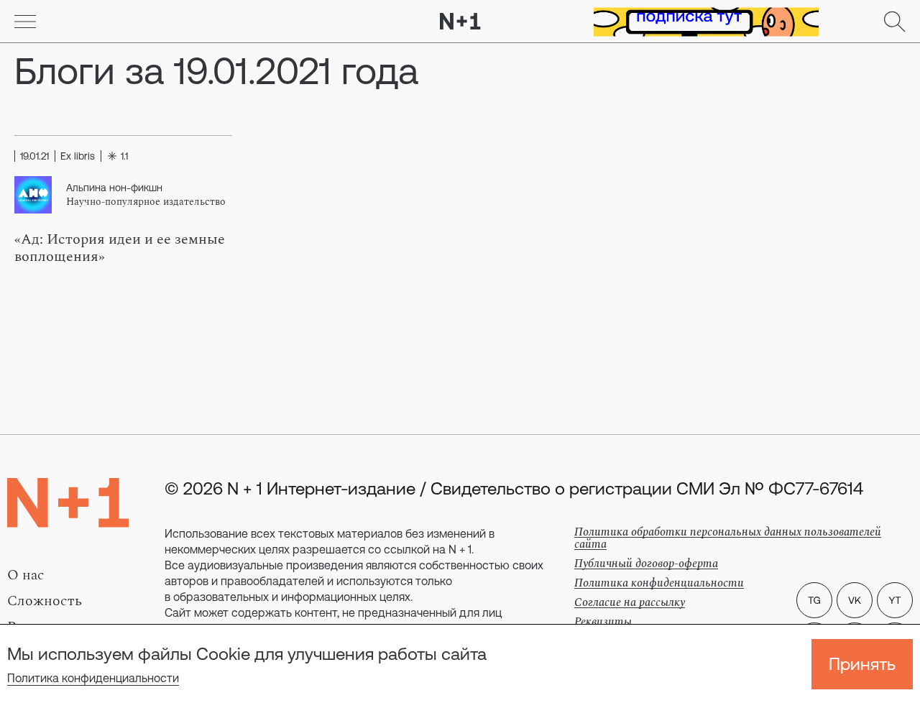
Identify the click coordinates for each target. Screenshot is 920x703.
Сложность (44, 601)
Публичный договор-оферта (646, 563)
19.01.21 (34, 156)
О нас (26, 575)
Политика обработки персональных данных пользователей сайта (727, 538)
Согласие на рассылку (629, 602)
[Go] (25, 21)
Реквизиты (603, 621)
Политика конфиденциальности (93, 677)
